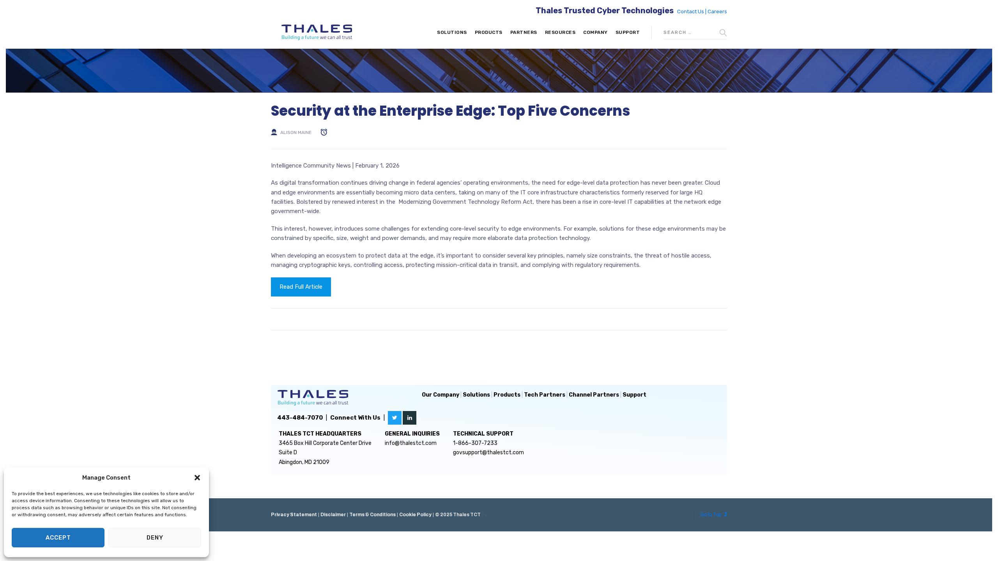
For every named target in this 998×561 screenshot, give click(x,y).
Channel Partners (594, 395)
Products (489, 32)
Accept (58, 537)
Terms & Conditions (372, 514)
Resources (560, 32)
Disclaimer (333, 514)
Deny (155, 537)
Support (628, 32)
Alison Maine (295, 132)
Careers (717, 11)
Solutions (452, 32)
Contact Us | (692, 11)
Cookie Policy (415, 514)
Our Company (440, 395)
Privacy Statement (294, 514)
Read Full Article (301, 286)
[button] (197, 478)
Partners (523, 32)
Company (595, 32)
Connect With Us (355, 417)
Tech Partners (544, 395)
